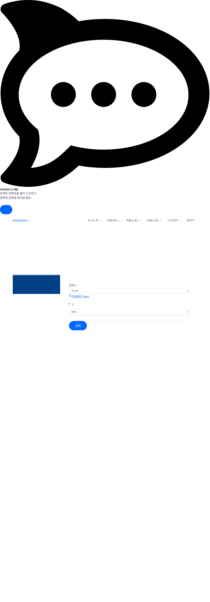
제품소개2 (153, 220)
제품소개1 (132, 220)
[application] (99, 220)
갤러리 (190, 220)
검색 (78, 325)
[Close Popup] (6, 209)
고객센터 (172, 220)
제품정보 (112, 220)
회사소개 (93, 220)
